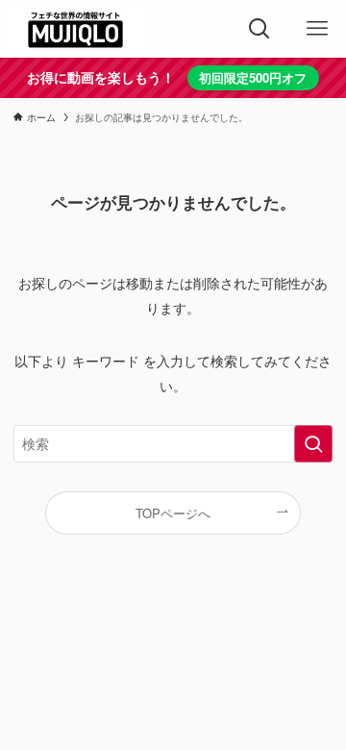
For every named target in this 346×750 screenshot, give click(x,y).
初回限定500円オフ (253, 77)
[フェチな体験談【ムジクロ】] (75, 29)
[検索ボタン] (259, 29)
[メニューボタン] (317, 29)
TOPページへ (173, 513)
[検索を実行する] (313, 443)
